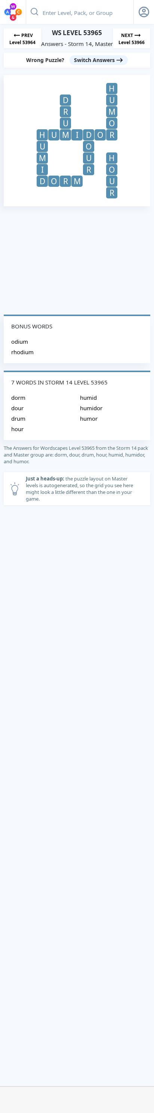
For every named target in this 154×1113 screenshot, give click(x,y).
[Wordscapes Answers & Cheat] (13, 12)
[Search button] (34, 12)
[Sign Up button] (144, 12)
